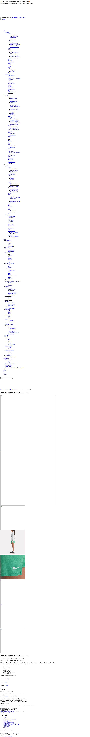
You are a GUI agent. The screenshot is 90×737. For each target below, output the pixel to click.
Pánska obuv (7, 74)
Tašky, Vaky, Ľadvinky (9, 350)
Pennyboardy (10, 283)
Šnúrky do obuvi (11, 251)
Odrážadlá (10, 282)
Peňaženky (7, 309)
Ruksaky (7, 335)
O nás (4, 369)
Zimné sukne (12, 135)
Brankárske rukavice (12, 327)
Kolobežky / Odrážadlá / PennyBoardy (12, 281)
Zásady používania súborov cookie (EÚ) (11, 724)
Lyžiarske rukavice (11, 331)
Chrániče (7, 247)
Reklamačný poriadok (7, 720)
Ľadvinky (10, 352)
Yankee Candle (8, 366)
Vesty (9, 72)
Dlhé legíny (12, 114)
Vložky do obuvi (11, 250)
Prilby (6, 319)
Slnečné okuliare (11, 305)
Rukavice (7, 325)
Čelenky (9, 343)
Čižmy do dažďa (11, 220)
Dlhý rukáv (12, 71)
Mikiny (9, 49)
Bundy (9, 33)
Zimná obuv (10, 93)
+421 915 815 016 (22, 17)
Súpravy (9, 63)
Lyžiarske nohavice (14, 57)
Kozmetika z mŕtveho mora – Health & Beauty (14, 367)
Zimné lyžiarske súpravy (15, 201)
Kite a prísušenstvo (9, 279)
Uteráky (9, 277)
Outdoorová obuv (11, 83)
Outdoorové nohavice (14, 55)
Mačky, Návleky (8, 296)
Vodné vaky (10, 278)
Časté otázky (5, 727)
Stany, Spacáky (8, 338)
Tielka (9, 67)
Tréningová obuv (11, 89)
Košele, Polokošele (11, 40)
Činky (9, 254)
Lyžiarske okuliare (11, 302)
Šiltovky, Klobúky (8, 346)
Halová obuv (10, 79)
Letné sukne (12, 133)
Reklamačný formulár (7, 721)
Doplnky (4, 239)
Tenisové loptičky (11, 294)
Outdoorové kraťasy (14, 45)
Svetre (9, 137)
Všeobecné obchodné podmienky (9, 718)
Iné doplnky (7, 268)
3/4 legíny (12, 112)
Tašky (9, 351)
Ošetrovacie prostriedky (10, 308)
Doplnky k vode (8, 300)
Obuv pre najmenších (14, 232)
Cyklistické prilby (11, 320)
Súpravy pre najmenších (15, 197)
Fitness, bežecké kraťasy (15, 44)
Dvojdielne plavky (13, 128)
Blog (4, 371)
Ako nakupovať (6, 726)
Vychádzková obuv (11, 91)
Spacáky (9, 340)
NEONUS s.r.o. (8, 735)
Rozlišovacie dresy (9, 324)
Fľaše (9, 264)
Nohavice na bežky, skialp (15, 56)
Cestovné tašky (8, 240)
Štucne (9, 313)
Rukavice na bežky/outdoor (13, 332)
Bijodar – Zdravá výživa (10, 363)
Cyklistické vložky (11, 270)
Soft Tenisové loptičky (12, 291)
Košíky (9, 273)
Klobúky (9, 347)
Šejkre (9, 266)
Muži (4, 30)
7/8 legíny (12, 113)
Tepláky (9, 64)
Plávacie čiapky (11, 246)
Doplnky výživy (8, 365)
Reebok (6, 685)
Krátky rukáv (12, 70)
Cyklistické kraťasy (14, 43)
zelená (6, 682)
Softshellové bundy (14, 36)
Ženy (4, 94)
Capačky (9, 218)
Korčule (7, 286)
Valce (9, 262)
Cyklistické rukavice (12, 328)
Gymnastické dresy (11, 174)
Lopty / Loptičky (8, 287)
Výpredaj (5, 374)
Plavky (9, 59)
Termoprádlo (10, 66)
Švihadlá (9, 260)
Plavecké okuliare (11, 304)
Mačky (9, 297)
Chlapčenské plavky (14, 190)
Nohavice (10, 51)
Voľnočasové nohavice (14, 53)
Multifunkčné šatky (11, 344)
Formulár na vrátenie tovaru (8, 722)
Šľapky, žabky (10, 86)
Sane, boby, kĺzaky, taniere (10, 356)
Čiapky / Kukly (8, 241)
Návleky (9, 298)
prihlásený (7, 695)
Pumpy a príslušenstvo (12, 275)
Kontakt (4, 373)
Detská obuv (7, 214)
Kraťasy (9, 41)
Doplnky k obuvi (8, 248)
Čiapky (9, 243)
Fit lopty (9, 256)
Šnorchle (9, 317)
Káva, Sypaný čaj (8, 359)
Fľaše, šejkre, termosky (9, 263)
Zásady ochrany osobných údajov (9, 723)
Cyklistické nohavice (14, 52)
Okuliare (7, 301)
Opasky (6, 306)
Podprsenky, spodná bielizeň (13, 129)
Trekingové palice (8, 355)
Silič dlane (10, 259)
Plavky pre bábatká (14, 191)
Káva (9, 362)
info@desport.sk (15, 17)
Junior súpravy (13, 198)
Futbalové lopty (11, 290)
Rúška (6, 336)
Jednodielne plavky (14, 126)
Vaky (9, 354)
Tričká (9, 68)
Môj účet (4, 717)
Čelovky (9, 271)
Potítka (9, 274)
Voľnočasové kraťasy (14, 47)
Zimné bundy (12, 38)
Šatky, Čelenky (8, 342)
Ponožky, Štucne (8, 310)
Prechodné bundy (13, 34)
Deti (4, 164)
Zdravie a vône (6, 358)
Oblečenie (7, 32)
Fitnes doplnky (8, 252)
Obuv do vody (10, 82)
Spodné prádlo (10, 202)
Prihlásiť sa (15, 708)
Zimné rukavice (11, 333)
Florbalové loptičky (11, 289)
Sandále (9, 85)
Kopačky (9, 80)
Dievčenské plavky (14, 189)
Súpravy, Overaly (11, 195)
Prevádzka (5, 370)
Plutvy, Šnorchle (8, 314)
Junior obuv (12, 233)
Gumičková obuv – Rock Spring (14, 78)
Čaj (8, 361)
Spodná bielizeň (11, 61)
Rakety (6, 323)
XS (5, 678)
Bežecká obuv (10, 76)
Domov (1, 389)
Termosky (10, 267)
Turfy (9, 90)
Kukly (9, 244)
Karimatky (10, 258)
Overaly (11, 199)
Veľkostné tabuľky (6, 725)
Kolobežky (10, 285)
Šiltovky (9, 348)
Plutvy (9, 316)
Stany (9, 339)
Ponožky (9, 312)
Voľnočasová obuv (11, 231)
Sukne (9, 132)
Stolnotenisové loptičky (12, 293)
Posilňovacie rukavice (12, 329)
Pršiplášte (10, 60)
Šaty (9, 139)
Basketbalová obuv (11, 75)
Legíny (9, 48)
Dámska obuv (8, 149)
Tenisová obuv (11, 87)
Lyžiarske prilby (11, 321)
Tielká (9, 208)
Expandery (10, 255)
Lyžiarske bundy (13, 37)
